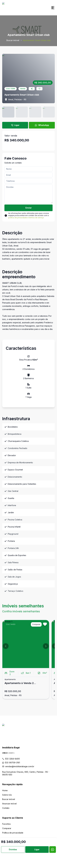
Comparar (6, 828)
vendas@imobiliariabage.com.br (19, 766)
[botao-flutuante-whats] (52, 849)
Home (5, 790)
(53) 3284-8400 (12, 759)
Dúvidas (13, 849)
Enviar (28, 208)
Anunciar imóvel (9, 803)
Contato (5, 808)
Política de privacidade (12, 833)
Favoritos (6, 824)
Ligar (16, 125)
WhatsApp (43, 125)
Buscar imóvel (13, 40)
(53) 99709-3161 (12, 762)
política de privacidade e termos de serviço (26, 218)
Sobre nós (7, 795)
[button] (5, 646)
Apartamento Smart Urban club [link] (37, 40)
